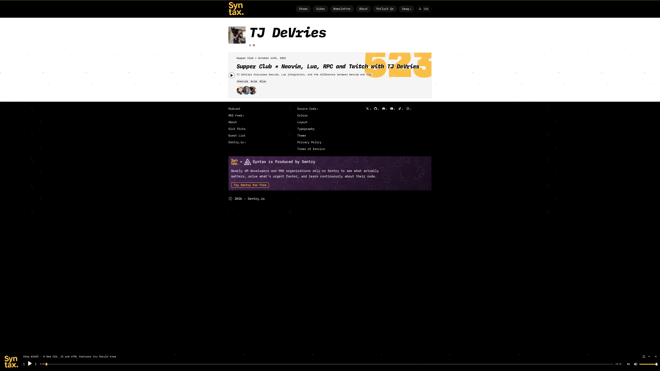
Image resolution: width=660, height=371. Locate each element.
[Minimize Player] (649, 356)
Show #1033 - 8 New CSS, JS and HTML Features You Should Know (69, 356)
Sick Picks (237, 129)
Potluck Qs (385, 8)
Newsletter (342, 8)
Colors (302, 115)
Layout (302, 122)
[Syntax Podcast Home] (236, 14)
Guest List (237, 135)
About (363, 8)
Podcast (234, 108)
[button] (24, 365)
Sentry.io (236, 142)
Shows (303, 8)
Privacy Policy (309, 142)
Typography (306, 129)
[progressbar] (42, 364)
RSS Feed (235, 115)
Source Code (306, 108)
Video (320, 8)
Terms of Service (311, 149)
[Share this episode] (643, 356)
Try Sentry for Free (250, 185)
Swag (405, 8)
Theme (301, 135)
